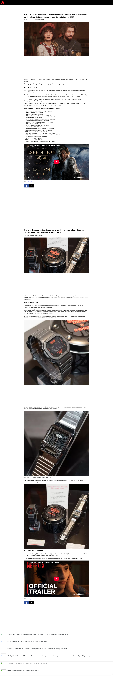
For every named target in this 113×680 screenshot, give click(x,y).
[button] (26, 185)
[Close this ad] (112, 675)
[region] (56, 10)
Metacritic (30, 182)
